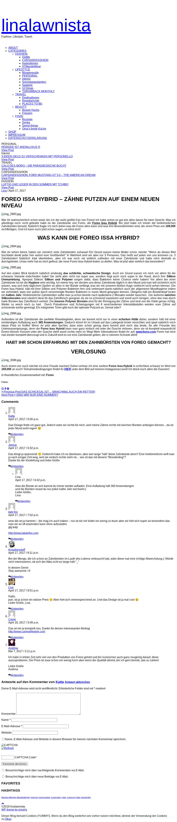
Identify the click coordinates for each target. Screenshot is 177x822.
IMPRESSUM (16, 134)
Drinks (26, 122)
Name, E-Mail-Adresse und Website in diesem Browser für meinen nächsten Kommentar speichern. (65, 739)
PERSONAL (30, 75)
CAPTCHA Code (25, 757)
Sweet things (30, 125)
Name (6, 719)
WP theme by (14, 809)
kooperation (56, 797)
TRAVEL (20, 94)
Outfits (26, 57)
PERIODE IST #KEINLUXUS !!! (20, 147)
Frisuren (27, 113)
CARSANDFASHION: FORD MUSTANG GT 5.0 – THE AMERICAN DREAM (48, 175)
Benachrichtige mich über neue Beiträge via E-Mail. (37, 776)
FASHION (21, 53)
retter (64, 797)
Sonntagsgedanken (34, 81)
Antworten (17, 434)
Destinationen (30, 97)
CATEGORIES (17, 50)
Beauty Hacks (30, 110)
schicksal (71, 797)
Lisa (10, 587)
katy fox (13, 511)
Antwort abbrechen (77, 682)
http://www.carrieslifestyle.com (26, 631)
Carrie (12, 619)
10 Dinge (27, 88)
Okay (8, 818)
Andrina (13, 648)
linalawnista (46, 25)
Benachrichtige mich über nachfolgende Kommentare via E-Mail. (45, 770)
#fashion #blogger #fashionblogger (15, 797)
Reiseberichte (30, 100)
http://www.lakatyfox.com (23, 533)
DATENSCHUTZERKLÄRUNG (27, 138)
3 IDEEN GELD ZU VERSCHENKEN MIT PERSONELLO (37, 156)
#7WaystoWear (31, 66)
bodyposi (34, 797)
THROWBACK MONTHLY (38, 91)
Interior (26, 78)
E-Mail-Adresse (11, 726)
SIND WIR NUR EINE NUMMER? (29, 394)
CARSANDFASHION (35, 60)
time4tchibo (86, 797)
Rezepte (27, 119)
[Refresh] (7, 748)
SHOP (12, 131)
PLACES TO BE (32, 103)
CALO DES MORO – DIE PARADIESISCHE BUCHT (33, 165)
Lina (4, 190)
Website (6, 732)
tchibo (78, 797)
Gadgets (27, 85)
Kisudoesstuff (16, 549)
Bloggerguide (30, 72)
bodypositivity (44, 797)
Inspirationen (30, 63)
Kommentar (8, 713)
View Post (7, 150)
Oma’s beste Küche (34, 128)
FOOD (19, 116)
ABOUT (13, 47)
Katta (11, 416)
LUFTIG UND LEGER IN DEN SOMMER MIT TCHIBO (34, 184)
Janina (12, 444)
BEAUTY (21, 106)
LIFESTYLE (22, 69)
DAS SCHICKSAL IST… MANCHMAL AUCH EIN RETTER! (49, 391)
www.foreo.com (146, 331)
